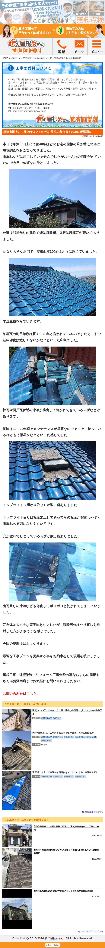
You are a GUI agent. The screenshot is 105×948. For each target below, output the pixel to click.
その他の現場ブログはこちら (90, 931)
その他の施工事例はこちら (91, 812)
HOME (5, 58)
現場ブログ (15, 58)
